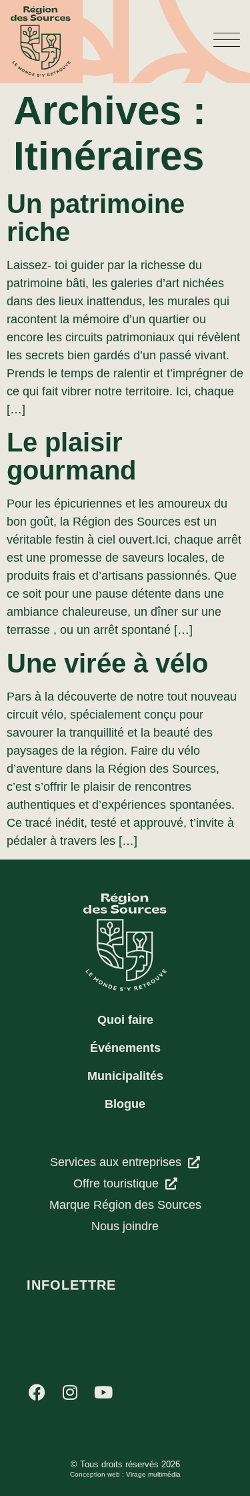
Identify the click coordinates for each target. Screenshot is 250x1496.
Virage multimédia (153, 1474)
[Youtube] (103, 1392)
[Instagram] (70, 1392)
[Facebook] (36, 1392)
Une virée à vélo (107, 663)
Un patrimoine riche (96, 217)
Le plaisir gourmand (71, 456)
